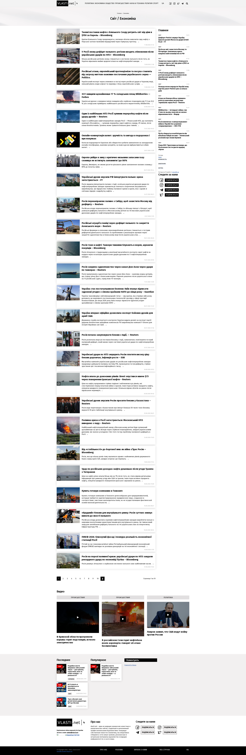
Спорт (155, 3)
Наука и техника (136, 3)
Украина (71, 679)
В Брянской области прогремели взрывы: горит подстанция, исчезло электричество (76, 639)
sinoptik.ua (175, 172)
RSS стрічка (165, 750)
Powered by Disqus (130, 665)
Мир (159, 35)
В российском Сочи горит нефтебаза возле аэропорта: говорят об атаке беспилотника (122, 643)
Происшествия (122, 3)
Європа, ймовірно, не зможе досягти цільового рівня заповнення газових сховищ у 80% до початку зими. (117, 166)
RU (188, 750)
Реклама (119, 750)
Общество (109, 3)
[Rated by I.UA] (61, 735)
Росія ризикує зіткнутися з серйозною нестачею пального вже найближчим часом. (117, 564)
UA (163, 3)
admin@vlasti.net (72, 732)
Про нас (103, 750)
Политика (89, 3)
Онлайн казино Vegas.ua (64, 751)
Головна (119, 13)
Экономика (100, 3)
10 (98, 579)
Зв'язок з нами (140, 750)
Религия (148, 3)
